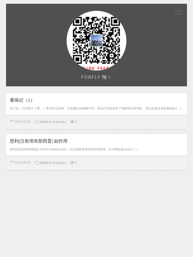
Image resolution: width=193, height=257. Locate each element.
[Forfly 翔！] (96, 41)
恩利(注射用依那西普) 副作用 (39, 141)
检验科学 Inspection (52, 122)
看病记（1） (22, 100)
